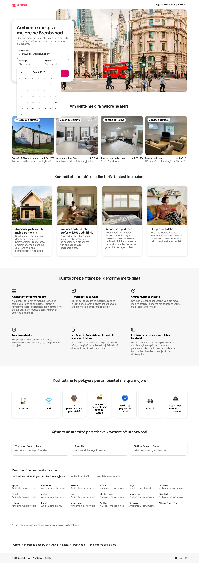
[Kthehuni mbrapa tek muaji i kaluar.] (22, 72)
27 (39, 108)
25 (27, 108)
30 (56, 108)
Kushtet (48, 558)
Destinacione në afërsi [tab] (80, 476)
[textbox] (29, 64)
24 (21, 108)
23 (56, 102)
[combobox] (42, 54)
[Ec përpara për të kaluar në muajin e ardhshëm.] (56, 72)
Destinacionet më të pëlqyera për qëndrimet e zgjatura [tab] (38, 476)
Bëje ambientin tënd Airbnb (170, 4)
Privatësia (37, 558)
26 (33, 108)
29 (50, 108)
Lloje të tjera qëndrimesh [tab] (108, 476)
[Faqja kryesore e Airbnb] (19, 4)
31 (21, 114)
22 (50, 102)
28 (44, 108)
